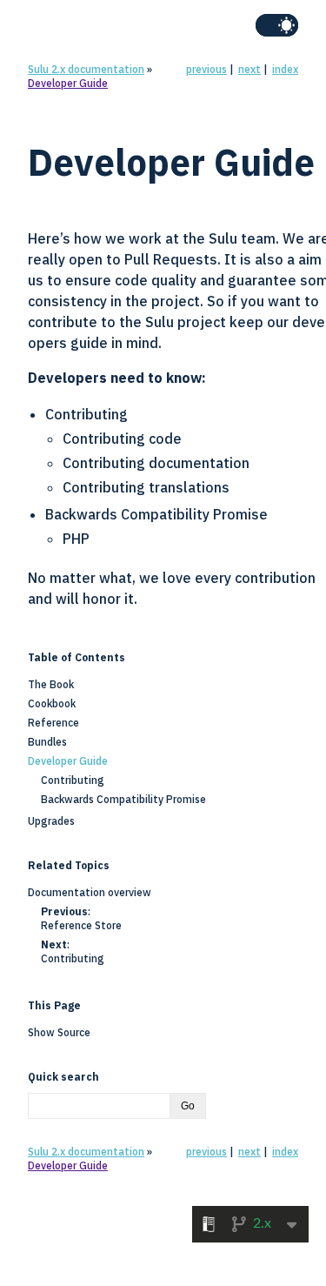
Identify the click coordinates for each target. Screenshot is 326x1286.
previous (206, 69)
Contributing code (122, 438)
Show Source (59, 1032)
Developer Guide (68, 83)
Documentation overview (89, 892)
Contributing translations (146, 487)
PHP (76, 538)
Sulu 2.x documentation (86, 69)
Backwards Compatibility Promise (156, 514)
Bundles (47, 741)
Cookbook (52, 703)
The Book (51, 684)
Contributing (86, 414)
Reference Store (81, 925)
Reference (53, 722)
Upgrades (51, 820)
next (249, 69)
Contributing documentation (156, 463)
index (285, 69)
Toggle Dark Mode (277, 25)
